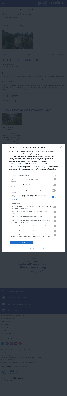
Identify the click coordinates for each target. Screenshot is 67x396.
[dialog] (33, 198)
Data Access (33, 248)
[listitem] (33, 175)
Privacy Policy (42, 248)
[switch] (54, 179)
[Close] (61, 147)
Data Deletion (24, 248)
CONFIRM (22, 243)
